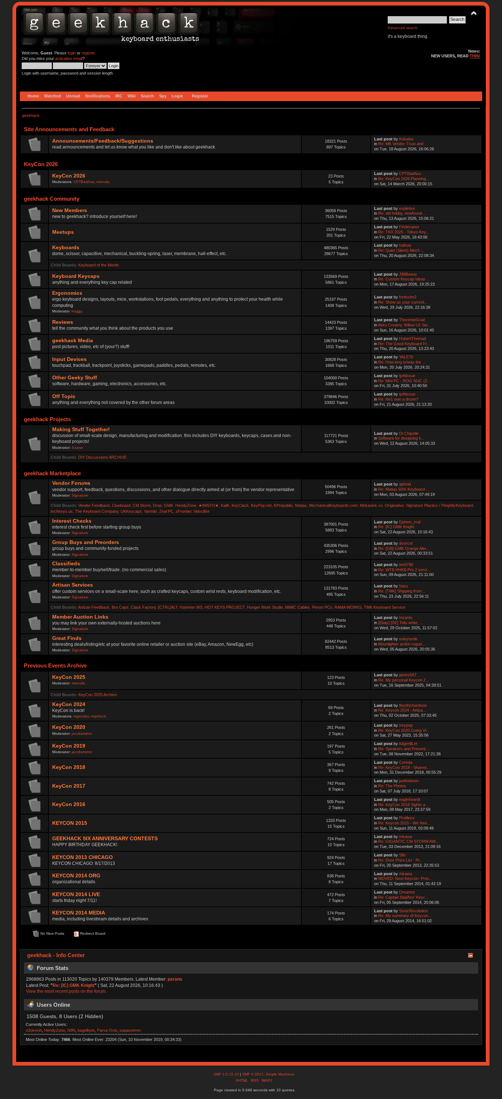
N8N (71, 1030)
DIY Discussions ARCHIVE (102, 457)
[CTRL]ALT (168, 607)
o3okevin (34, 1030)
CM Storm (142, 505)
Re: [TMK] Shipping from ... (402, 591)
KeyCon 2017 (68, 786)
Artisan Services (72, 585)
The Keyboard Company (96, 511)
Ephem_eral (409, 522)
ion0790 (406, 564)
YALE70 (406, 357)
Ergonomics (67, 293)
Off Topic (63, 396)
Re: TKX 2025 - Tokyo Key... (403, 232)
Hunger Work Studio (265, 607)
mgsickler (81, 716)
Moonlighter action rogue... (401, 644)
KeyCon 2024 (68, 704)
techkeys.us (62, 511)
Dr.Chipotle (409, 433)
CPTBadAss (83, 182)
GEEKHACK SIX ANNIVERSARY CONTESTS (105, 838)
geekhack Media (72, 340)
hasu (403, 586)
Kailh (225, 505)
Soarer (77, 447)
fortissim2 (407, 297)
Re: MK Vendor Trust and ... (403, 144)
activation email (68, 58)
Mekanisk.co (371, 505)
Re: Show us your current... (402, 302)
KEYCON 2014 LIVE (76, 894)
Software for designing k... (401, 438)
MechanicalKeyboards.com (333, 505)
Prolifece (407, 818)
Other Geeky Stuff (74, 377)
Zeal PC (166, 511)
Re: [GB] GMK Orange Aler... (403, 548)
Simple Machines (280, 1074)
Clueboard (121, 505)
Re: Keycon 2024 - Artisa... (402, 710)
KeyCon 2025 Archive (97, 694)
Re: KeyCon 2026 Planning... (403, 178)
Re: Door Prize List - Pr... (400, 860)
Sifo (402, 855)
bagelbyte (86, 1030)
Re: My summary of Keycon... (404, 915)
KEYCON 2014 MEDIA (78, 913)
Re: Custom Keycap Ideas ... (404, 279)
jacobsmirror (82, 733)
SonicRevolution (413, 911)
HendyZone (185, 505)
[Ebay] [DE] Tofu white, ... (400, 622)
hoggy (77, 311)
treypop (406, 725)
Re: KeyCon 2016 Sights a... (403, 804)
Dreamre (407, 892)
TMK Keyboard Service (384, 607)
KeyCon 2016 (68, 804)
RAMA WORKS (348, 607)
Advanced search (402, 28)
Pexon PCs (322, 607)
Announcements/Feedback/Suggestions (102, 141)
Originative (394, 505)
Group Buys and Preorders (85, 542)
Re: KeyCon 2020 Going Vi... (403, 730)
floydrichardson (413, 705)
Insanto (405, 617)
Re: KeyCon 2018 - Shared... (404, 767)
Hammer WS (191, 607)
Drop (157, 505)
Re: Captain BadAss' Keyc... (403, 897)
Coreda (405, 762)
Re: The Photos (392, 786)
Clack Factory (143, 607)
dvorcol (405, 543)
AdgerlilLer (408, 743)
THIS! (475, 56)
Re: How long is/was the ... (402, 362)
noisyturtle (408, 639)
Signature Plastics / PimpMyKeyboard (439, 505)
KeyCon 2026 (68, 176)
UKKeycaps (131, 511)
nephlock (98, 716)
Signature (80, 495)
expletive (407, 208)
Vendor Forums (71, 483)
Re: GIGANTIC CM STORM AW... (408, 841)
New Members (69, 210)
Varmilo (150, 511)
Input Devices (69, 359)
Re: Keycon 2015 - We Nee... (404, 823)
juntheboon (409, 780)
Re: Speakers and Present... (403, 749)
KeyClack (240, 505)
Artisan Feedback (94, 607)
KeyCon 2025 (68, 677)
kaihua (405, 245)
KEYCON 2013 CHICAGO (82, 857)
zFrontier (183, 511)
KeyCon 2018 (68, 767)
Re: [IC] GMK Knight (396, 527)
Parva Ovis (107, 1030)
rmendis (103, 182)
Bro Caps (120, 607)
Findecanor (409, 227)
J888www (408, 274)
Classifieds (66, 563)
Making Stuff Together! (81, 429)
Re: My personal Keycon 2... (403, 680)
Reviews (62, 322)
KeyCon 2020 (68, 727)
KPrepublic (283, 505)
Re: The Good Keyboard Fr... (404, 343)
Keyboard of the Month (98, 265)
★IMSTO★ (208, 505)
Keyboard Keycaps (76, 276)
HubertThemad (412, 338)
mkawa (405, 836)
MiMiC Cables (297, 607)
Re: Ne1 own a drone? (398, 399)
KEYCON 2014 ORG (76, 875)
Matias (301, 505)
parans (175, 979)
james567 (407, 675)
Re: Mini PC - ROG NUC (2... (404, 381)
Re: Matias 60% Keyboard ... (403, 489)
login (72, 53)
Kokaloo (406, 139)
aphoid (405, 484)
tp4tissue (407, 375)
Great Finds (67, 638)
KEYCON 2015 (69, 823)
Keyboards (65, 247)
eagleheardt (409, 799)
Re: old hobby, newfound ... (402, 213)
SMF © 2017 (252, 1074)
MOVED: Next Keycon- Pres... (405, 878)
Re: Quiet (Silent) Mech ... (401, 250)
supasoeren (130, 1030)
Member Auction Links (80, 617)
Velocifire (201, 511)
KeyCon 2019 (68, 746)
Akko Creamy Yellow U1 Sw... (404, 325)
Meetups (63, 232)
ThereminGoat (412, 320)
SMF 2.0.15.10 (227, 1074)
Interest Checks (72, 521)
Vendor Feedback (94, 505)
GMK (168, 505)
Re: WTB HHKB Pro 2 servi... (404, 570)
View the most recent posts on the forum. (66, 991)
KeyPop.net (261, 505)
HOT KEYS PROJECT (225, 607)
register (88, 53)
